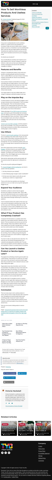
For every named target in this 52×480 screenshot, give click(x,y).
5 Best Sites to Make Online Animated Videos (7, 325)
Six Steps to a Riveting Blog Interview (21, 324)
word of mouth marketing (12, 135)
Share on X (23, 373)
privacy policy (7, 477)
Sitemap (40, 455)
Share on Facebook (11, 373)
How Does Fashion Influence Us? (20, 340)
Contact (40, 446)
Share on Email (9, 382)
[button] (34, 4)
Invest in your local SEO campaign (9, 123)
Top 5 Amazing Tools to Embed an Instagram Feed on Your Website (7, 333)
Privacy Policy (41, 451)
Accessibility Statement (44, 453)
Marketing (8, 366)
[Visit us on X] (5, 452)
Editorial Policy (42, 458)
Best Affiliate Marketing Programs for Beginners (21, 332)
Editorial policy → (20, 363)
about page (13, 352)
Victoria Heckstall (7, 19)
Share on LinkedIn (10, 377)
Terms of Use (41, 448)
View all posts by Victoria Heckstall (13, 406)
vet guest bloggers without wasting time (12, 167)
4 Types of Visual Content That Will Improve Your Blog (6, 341)
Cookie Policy (15, 477)
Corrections (41, 460)
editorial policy (5, 352)
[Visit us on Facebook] (2, 452)
